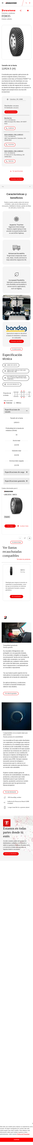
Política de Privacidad (23, 1134)
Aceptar (16, 1139)
